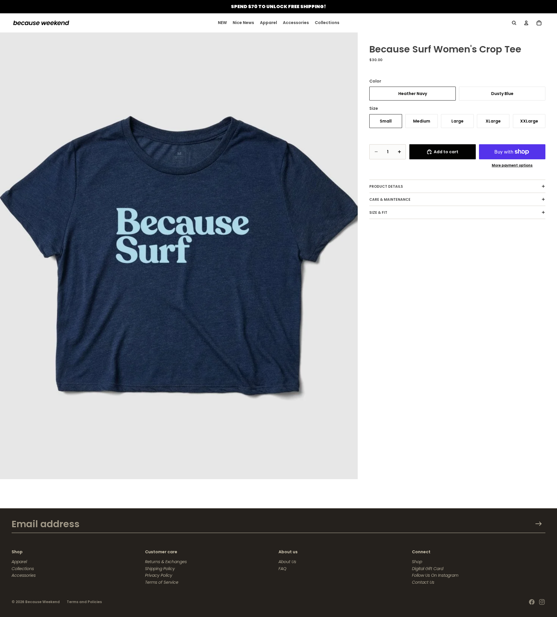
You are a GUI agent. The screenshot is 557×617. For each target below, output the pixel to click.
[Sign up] (538, 524)
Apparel (19, 562)
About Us (287, 562)
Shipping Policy (160, 569)
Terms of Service (161, 582)
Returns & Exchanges (166, 562)
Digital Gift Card (427, 569)
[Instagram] (541, 601)
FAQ (282, 569)
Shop (417, 562)
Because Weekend (42, 601)
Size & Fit (378, 212)
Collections (23, 569)
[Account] (526, 23)
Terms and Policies (84, 601)
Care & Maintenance (389, 199)
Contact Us (423, 582)
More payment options (512, 165)
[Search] (514, 23)
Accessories (24, 575)
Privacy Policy (158, 575)
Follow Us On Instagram (435, 575)
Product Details (386, 186)
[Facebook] (531, 601)
